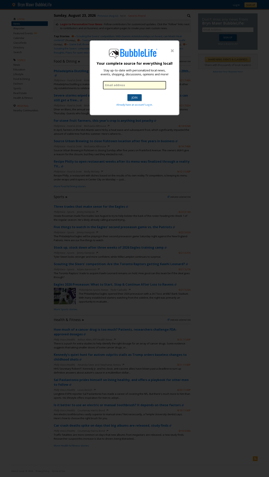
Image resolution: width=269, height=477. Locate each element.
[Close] (172, 51)
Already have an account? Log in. (134, 104)
